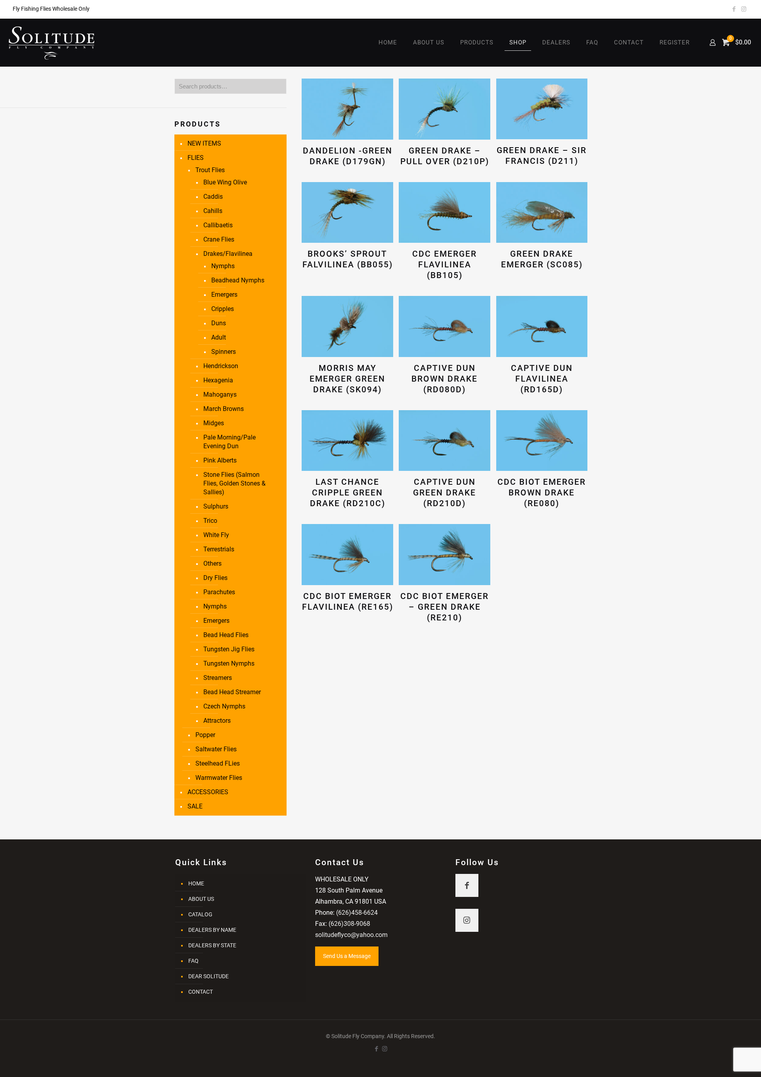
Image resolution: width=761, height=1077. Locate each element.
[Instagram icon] (744, 9)
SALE (195, 806)
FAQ (193, 961)
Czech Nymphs (224, 706)
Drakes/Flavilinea (227, 253)
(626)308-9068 (349, 923)
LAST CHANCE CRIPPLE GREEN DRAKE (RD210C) (347, 492)
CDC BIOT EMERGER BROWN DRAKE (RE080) (541, 492)
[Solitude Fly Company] (52, 42)
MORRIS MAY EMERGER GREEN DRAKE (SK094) (347, 378)
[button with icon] (466, 885)
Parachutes (219, 592)
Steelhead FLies (217, 763)
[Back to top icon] (723, 1060)
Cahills (212, 211)
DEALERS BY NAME (212, 930)
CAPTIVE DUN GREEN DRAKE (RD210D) (444, 492)
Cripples (222, 309)
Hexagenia (218, 380)
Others (212, 563)
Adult (218, 337)
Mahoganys (220, 394)
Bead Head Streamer (232, 692)
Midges (213, 423)
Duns (218, 323)
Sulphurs (215, 506)
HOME (196, 883)
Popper (205, 735)
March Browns (223, 409)
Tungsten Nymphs (228, 663)
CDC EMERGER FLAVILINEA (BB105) (444, 264)
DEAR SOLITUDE (208, 976)
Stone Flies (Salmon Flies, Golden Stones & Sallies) (234, 483)
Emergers (224, 294)
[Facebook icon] (734, 9)
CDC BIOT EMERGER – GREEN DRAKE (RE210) (444, 606)
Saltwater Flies (216, 749)
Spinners (223, 351)
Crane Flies (218, 239)
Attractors (217, 720)
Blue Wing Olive (225, 182)
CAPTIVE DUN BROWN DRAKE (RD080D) (444, 378)
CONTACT (200, 992)
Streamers (217, 678)
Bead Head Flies (226, 635)
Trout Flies (210, 170)
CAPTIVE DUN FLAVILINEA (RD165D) (542, 378)
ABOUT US (201, 899)
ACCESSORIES (207, 792)
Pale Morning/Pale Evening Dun (229, 442)
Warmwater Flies (218, 777)
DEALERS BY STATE (212, 945)
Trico (210, 520)
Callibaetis (218, 225)
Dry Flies (215, 578)
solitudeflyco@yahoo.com (351, 935)
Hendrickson (220, 366)
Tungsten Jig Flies (228, 649)
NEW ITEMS (204, 143)
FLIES (195, 157)
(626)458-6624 (357, 912)
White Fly (216, 535)
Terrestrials (218, 549)
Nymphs (223, 266)
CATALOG (200, 914)
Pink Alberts (220, 460)
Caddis (213, 196)
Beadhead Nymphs (237, 280)
